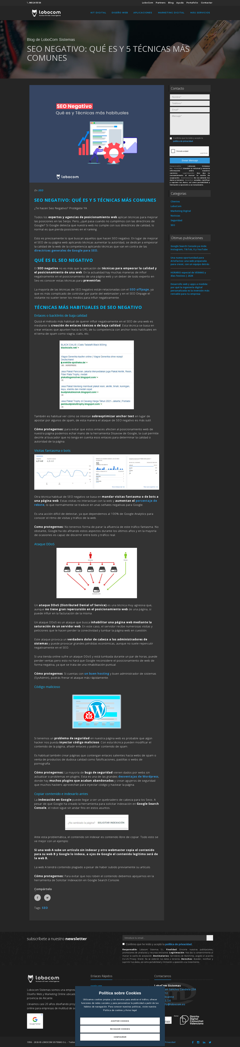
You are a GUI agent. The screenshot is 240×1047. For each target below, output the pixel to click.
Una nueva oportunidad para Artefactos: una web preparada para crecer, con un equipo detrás (190, 261)
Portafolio (192, 2)
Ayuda (180, 2)
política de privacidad (183, 141)
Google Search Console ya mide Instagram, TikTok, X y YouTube (189, 248)
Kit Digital (98, 12)
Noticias (175, 215)
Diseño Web (120, 12)
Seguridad (176, 220)
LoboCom (147, 2)
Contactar (206, 2)
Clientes (175, 201)
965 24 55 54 (35, 3)
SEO (40, 190)
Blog (171, 2)
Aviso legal (131, 1010)
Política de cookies (113, 1010)
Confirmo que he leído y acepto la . (188, 139)
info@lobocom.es (173, 1004)
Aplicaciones (142, 12)
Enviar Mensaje (190, 160)
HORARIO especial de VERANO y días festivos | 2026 (188, 274)
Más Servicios (200, 12)
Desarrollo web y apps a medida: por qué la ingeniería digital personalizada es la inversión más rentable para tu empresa (190, 288)
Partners (160, 2)
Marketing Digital (171, 12)
